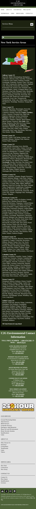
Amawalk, (5, 199)
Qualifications (5, 433)
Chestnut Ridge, (28, 238)
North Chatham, (13, 270)
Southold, (27, 318)
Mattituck (11, 320)
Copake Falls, (12, 260)
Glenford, (10, 114)
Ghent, (29, 261)
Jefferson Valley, (13, 213)
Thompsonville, (22, 98)
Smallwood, (16, 96)
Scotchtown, (20, 164)
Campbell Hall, (6, 148)
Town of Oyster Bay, (24, 292)
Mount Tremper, (7, 121)
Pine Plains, (24, 185)
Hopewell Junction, (19, 182)
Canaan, (24, 256)
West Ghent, (6, 276)
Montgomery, (19, 158)
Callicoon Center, (14, 79)
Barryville (5, 77)
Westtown (22, 171)
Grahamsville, (13, 84)
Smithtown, (18, 316)
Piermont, (26, 244)
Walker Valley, (18, 128)
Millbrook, (28, 183)
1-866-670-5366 (18, 5)
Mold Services (5, 423)
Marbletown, (6, 119)
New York (4, 465)
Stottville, (26, 272)
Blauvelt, (20, 238)
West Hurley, (21, 130)
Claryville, (22, 79)
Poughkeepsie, (11, 187)
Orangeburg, (6, 244)
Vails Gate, (5, 169)
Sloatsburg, (16, 245)
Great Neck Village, (19, 288)
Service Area (20, 13)
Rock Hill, (9, 96)
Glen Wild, (5, 84)
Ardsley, (11, 199)
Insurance (4, 444)
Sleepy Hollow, (6, 228)
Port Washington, (24, 290)
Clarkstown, (5, 240)
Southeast (14, 141)
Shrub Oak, (27, 226)
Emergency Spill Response (8, 427)
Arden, (4, 146)
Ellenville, (18, 112)
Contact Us (29, 13)
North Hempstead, (7, 288)
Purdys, (15, 224)
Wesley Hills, (11, 251)
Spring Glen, (18, 126)
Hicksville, (17, 293)
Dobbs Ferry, (23, 206)
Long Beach (9, 297)
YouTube (2, 491)
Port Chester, (23, 222)
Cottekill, (25, 111)
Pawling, (18, 185)
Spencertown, (6, 272)
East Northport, (14, 304)
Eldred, (15, 80)
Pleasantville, (6, 222)
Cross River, (20, 205)
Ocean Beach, (12, 315)
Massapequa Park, (26, 293)
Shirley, (9, 309)
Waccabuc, (16, 231)
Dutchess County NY (9, 174)
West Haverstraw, (21, 251)
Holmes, (10, 182)
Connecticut (4, 467)
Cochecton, (29, 79)
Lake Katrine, (19, 118)
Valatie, (22, 274)
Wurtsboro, (21, 102)
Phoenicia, (10, 123)
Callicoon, (5, 79)
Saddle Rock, (6, 292)
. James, (12, 316)
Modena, (19, 119)
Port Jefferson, (16, 309)
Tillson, (4, 128)
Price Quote (26, 9)
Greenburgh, (16, 210)
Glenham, (5, 182)
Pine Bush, (18, 162)
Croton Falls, (28, 205)
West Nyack (29, 251)
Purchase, (9, 224)
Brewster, (5, 137)
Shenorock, (20, 226)
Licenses (3, 483)
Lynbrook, (12, 285)
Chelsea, (29, 178)
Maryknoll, (28, 215)
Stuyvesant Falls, (14, 274)
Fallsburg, (21, 80)
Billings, (16, 178)
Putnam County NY (8, 135)
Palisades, (13, 244)
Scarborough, (6, 226)
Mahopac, (11, 139)
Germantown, (22, 261)
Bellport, (12, 308)
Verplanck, (5, 231)
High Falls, (26, 114)
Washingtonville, (7, 171)
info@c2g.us (21, 342)
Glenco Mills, (6, 263)
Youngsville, (28, 102)
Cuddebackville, (26, 150)
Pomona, (4, 245)
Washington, (29, 192)
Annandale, (11, 176)
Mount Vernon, (6, 219)
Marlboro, (13, 119)
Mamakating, (6, 157)
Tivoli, (32, 190)
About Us (9, 9)
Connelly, (19, 111)
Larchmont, (27, 213)
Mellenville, (17, 269)
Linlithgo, (16, 267)
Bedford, (14, 201)
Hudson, (12, 265)
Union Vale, (5, 192)
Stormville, (26, 190)
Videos (3, 452)
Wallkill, (25, 128)
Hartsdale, (29, 210)
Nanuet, (15, 242)
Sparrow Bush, (14, 166)
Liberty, (15, 89)
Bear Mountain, (13, 238)
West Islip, (25, 315)
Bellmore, (18, 281)
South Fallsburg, (25, 96)
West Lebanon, (14, 276)
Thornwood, (17, 229)
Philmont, (30, 270)
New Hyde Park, (14, 290)
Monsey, (10, 242)
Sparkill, (22, 245)
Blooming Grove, (17, 146)
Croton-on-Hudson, (8, 206)
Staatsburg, (5, 190)
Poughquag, (27, 187)
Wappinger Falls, (20, 192)
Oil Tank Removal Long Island (12, 324)
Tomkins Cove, (11, 249)
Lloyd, (25, 118)
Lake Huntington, (7, 89)
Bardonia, (5, 238)
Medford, (30, 309)
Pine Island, (25, 162)
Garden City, (26, 283)
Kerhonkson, (24, 116)
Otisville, (12, 162)
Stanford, (11, 190)
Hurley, (18, 116)
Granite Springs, (7, 210)
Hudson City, (19, 265)
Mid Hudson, (21, 157)
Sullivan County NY (8, 75)
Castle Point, (22, 178)
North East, (11, 185)
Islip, (3, 313)
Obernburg (10, 95)
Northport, (24, 306)
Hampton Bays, (12, 318)
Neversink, (23, 93)
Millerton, (5, 185)
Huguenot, (20, 155)
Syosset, (20, 295)
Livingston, (22, 267)
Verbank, (12, 192)
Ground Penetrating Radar (8, 420)
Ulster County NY (8, 107)
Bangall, (23, 176)
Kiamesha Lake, (26, 87)
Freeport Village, (18, 283)
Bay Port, (8, 313)
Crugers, (16, 206)
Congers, (12, 240)
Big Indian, (12, 109)
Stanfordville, (19, 190)
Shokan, (12, 126)
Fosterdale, (13, 82)
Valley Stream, (29, 286)
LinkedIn (14, 491)
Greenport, (14, 263)
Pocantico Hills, (15, 222)
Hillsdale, (27, 263)
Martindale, (10, 269)
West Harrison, (23, 231)
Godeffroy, (21, 151)
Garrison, (23, 137)
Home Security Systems (8, 431)
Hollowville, (6, 265)
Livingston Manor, (23, 89)
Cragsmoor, (5, 112)
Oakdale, (5, 315)
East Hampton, (15, 311)
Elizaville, (15, 261)
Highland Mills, (6, 155)
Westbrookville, (6, 100)
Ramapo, (10, 245)
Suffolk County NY (8, 301)
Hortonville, (9, 86)
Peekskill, (19, 221)
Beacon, (4, 178)
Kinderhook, (27, 265)
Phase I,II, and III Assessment (9, 429)
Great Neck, (28, 288)
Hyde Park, (5, 183)
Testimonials (5, 13)
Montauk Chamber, (25, 311)
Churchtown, (6, 258)
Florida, (4, 151)
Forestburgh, (6, 82)
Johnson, (26, 155)
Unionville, (28, 167)
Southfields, (5, 166)
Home (2, 9)
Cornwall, (5, 150)
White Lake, (15, 100)
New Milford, (16, 160)
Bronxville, (5, 203)
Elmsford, (20, 208)
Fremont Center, (21, 82)
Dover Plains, (16, 180)
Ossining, (13, 221)
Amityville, (11, 302)
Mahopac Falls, (18, 139)
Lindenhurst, (28, 302)
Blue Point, (19, 308)
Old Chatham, (23, 270)
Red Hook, (5, 189)
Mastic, (25, 308)
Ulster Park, (10, 128)
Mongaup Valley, (21, 91)
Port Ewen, (22, 123)
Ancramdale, (11, 256)
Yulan (4, 103)
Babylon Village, (20, 302)
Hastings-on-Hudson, (8, 212)
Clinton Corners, (7, 180)
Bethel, (11, 77)
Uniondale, (21, 286)
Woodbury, (26, 295)
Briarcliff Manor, (22, 201)
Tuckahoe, (24, 229)
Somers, (24, 228)
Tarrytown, (10, 229)
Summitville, (6, 98)
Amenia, (4, 176)
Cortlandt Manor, (28, 203)
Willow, (13, 132)
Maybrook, (13, 157)
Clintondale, (12, 111)
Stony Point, (10, 247)
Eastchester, (13, 208)
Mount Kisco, (29, 217)
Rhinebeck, (12, 189)
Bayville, (5, 293)
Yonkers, (9, 233)
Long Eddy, (12, 91)
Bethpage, (11, 293)
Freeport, (9, 283)
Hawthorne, (18, 212)
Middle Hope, (29, 157)
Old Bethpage (13, 295)
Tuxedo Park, (21, 167)
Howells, (14, 155)
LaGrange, (12, 183)
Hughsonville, (29, 182)
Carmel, (10, 137)
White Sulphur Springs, (26, 100)
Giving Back (4, 446)
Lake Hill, (12, 118)
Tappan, (27, 247)
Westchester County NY (9, 198)
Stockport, (20, 272)
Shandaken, (5, 126)
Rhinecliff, (19, 189)
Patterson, (27, 139)
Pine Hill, (16, 123)
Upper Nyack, (20, 249)
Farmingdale (22, 304)
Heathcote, (25, 212)
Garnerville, (18, 240)
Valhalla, (30, 229)
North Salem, (24, 219)
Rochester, (5, 125)
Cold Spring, (17, 137)
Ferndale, (27, 80)
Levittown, (5, 285)
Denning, (12, 112)
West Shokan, (6, 132)
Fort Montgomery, (12, 151)
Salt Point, (26, 189)
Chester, (22, 148)
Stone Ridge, (26, 126)
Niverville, (5, 270)
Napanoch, (15, 121)
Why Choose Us (5, 442)
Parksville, (17, 95)
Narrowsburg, (16, 93)
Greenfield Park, (18, 114)
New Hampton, (6, 160)
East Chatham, (27, 260)
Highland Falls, (24, 153)
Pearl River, (19, 244)
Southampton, (26, 316)
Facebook (6, 491)
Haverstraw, (26, 240)
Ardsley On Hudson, (20, 199)
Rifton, (28, 123)
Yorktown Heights (17, 233)
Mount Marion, (26, 119)
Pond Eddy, (24, 95)
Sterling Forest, (23, 166)
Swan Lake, (13, 98)
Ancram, (4, 256)
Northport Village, (15, 306)
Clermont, (20, 258)
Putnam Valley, (6, 141)
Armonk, (29, 199)
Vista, (10, 231)
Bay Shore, (21, 313)
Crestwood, (5, 205)
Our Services (17, 9)
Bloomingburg (17, 77)
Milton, (22, 183)
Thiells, (4, 249)
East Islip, (28, 313)
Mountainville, (28, 158)
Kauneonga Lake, (7, 87)
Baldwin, (12, 281)
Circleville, (29, 148)
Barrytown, (29, 176)
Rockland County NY (9, 237)
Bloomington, (20, 109)
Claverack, (13, 258)
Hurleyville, (16, 86)
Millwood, (5, 217)
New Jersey (4, 469)
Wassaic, (4, 194)
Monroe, (12, 158)
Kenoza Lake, (17, 87)
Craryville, (19, 260)
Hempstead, (5, 281)
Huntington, (5, 304)
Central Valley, (16, 148)
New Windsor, (24, 160)
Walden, (11, 169)
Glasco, (4, 114)
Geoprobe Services (6, 425)
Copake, (4, 260)
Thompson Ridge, (11, 167)
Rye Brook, (23, 224)
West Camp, (13, 130)
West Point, (15, 171)
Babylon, (5, 302)
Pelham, (24, 221)
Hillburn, (5, 242)
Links (12, 13)
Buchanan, (12, 203)
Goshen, (27, 151)
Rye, (18, 224)
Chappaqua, (19, 203)
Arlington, (18, 176)
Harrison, (22, 210)
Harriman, (16, 153)
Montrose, (21, 217)
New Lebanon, (25, 269)
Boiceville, (27, 109)
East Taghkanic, (7, 261)
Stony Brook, (6, 311)
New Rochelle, (16, 219)
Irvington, (5, 213)
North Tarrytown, (17, 228)
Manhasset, (5, 290)
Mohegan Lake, (13, 217)
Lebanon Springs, (7, 267)
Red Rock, (14, 272)
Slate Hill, (27, 164)
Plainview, (5, 295)
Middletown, (6, 158)
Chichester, (5, 111)
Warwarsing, (6, 130)
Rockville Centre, (12, 286)
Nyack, (27, 242)
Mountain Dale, (6, 93)
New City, (21, 242)
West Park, (28, 130)
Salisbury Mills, (11, 164)
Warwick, (22, 169)
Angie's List (10, 491)
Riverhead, (5, 316)
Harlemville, (20, 263)
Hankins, (20, 84)
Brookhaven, (6, 308)
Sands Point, (14, 292)
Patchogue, (23, 309)
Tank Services (5, 421)
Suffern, (16, 247)
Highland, (5, 116)
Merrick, (18, 285)
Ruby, (17, 125)
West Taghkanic (23, 276)
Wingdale (10, 194)
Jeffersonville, (25, 86)
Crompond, (12, 205)
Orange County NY (8, 144)
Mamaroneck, (21, 215)
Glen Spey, (30, 82)
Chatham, (30, 256)
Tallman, (21, 247)
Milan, (18, 183)
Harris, (25, 84)
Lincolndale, (13, 215)
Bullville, (25, 146)
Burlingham (26, 77)
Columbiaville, (27, 258)
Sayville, (19, 315)
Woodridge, (14, 102)
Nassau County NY (8, 279)
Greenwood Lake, (7, 153)
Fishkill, (31, 180)
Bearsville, (5, 109)
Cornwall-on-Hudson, (14, 150)
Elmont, (23, 281)
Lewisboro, (5, 215)
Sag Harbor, (20, 318)
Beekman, (10, 178)
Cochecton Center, (7, 80)
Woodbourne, (6, 102)
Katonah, (21, 213)
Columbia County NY (9, 254)
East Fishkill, (24, 180)
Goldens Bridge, (28, 208)
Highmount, (12, 116)
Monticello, (29, 91)
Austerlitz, (18, 256)
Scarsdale (13, 226)
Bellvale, (9, 146)
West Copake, (28, 274)
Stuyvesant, (5, 274)
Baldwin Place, (6, 201)
